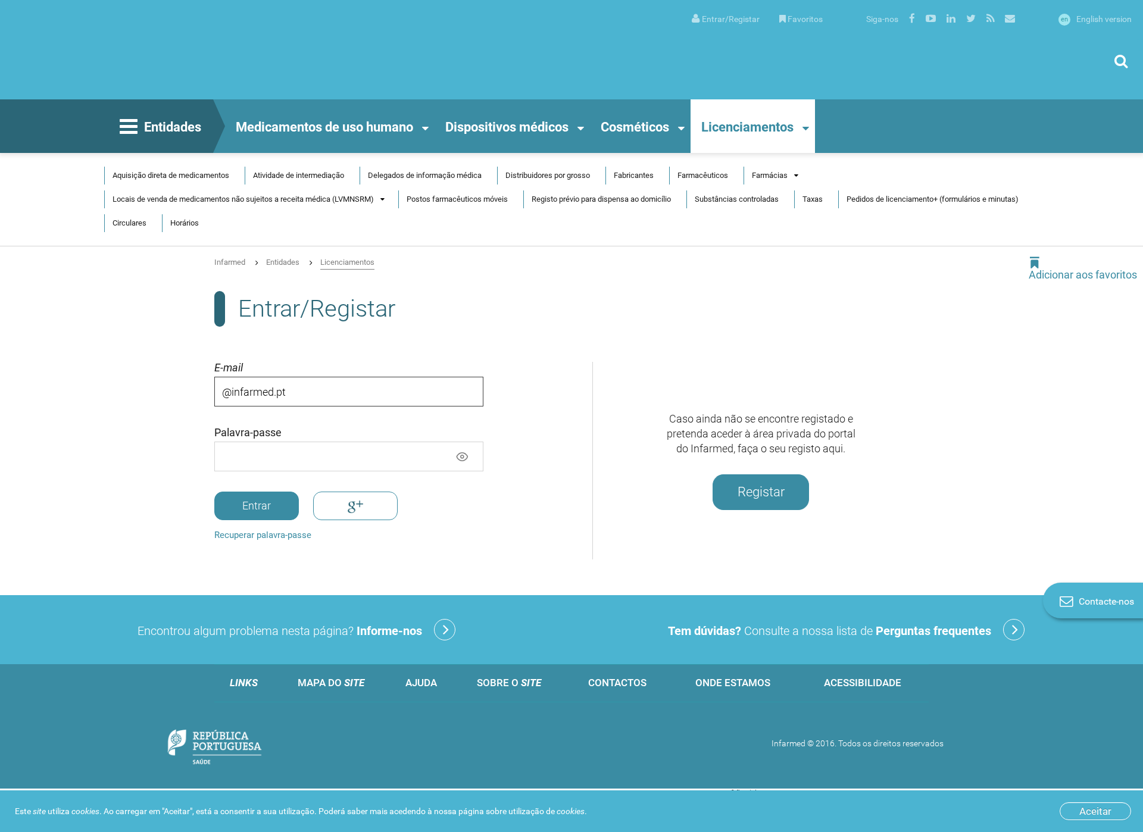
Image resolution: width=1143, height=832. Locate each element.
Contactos (617, 683)
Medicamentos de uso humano (324, 127)
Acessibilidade (862, 683)
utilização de (546, 811)
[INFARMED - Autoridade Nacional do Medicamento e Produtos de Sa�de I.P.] (128, 49)
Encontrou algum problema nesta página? (280, 631)
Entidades (172, 127)
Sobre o (509, 683)
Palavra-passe (248, 433)
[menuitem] (726, 18)
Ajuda (421, 683)
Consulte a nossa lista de (829, 631)
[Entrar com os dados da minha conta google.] (355, 506)
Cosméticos (635, 127)
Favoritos (805, 19)
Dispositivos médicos (507, 127)
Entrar (256, 505)
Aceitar (1095, 811)
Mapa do (331, 683)
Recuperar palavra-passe (262, 535)
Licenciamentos (747, 127)
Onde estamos (732, 683)
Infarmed (229, 262)
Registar (761, 491)
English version (1096, 19)
